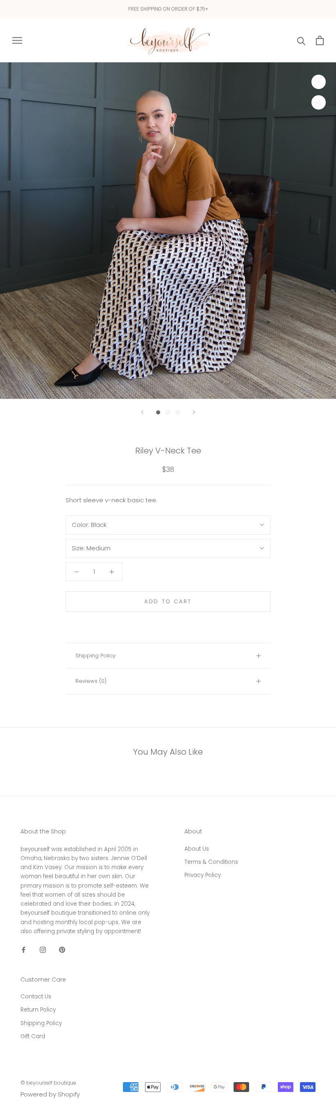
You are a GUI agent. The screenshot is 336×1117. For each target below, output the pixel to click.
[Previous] (142, 412)
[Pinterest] (62, 949)
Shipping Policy (95, 655)
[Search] (301, 40)
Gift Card (32, 1036)
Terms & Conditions (211, 862)
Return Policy (38, 1010)
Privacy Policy (202, 875)
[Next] (194, 412)
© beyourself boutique (48, 1082)
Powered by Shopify (50, 1094)
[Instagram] (43, 949)
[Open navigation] (17, 40)
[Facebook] (23, 949)
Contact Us (35, 996)
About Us (196, 849)
